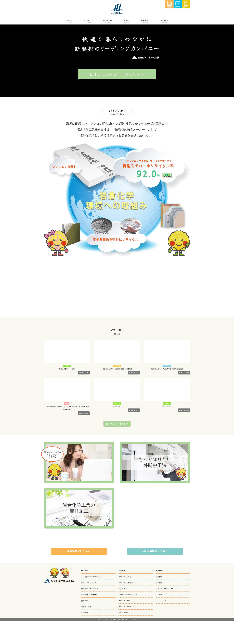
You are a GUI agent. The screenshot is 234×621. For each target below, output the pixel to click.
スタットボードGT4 (126, 606)
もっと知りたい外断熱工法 (91, 577)
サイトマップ (161, 601)
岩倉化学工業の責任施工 (90, 589)
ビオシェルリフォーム (89, 583)
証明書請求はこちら (156, 551)
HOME (69, 20)
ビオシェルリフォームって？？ (117, 74)
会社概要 (159, 577)
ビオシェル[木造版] (125, 583)
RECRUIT (164, 20)
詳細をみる (83, 372)
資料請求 (169, 7)
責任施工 (186, 7)
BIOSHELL (88, 20)
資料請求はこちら (80, 551)
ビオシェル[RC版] (125, 577)
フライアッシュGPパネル (128, 595)
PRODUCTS (107, 20)
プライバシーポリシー (164, 589)
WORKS (126, 20)
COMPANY (145, 20)
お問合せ (177, 7)
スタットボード (124, 601)
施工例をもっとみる (116, 424)
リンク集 (159, 595)
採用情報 (159, 583)
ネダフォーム (123, 612)
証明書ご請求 (86, 607)
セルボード (122, 589)
